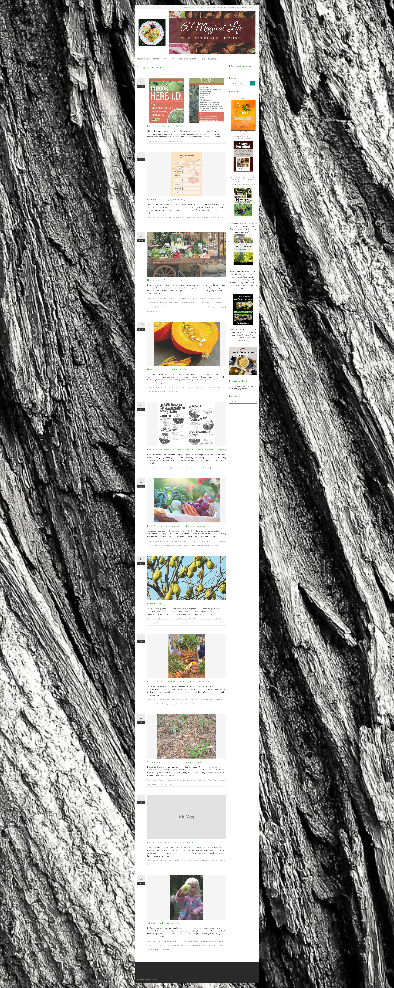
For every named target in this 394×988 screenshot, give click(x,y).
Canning (189, 298)
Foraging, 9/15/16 (156, 603)
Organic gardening (177, 141)
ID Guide (196, 619)
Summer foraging (201, 217)
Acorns (155, 298)
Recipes (185, 545)
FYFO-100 (218, 302)
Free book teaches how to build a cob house (170, 842)
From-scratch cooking (200, 302)
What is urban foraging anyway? (164, 923)
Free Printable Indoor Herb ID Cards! (166, 126)
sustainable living (208, 307)
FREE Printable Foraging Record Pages (167, 199)
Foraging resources (174, 217)
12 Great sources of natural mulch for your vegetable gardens (179, 762)
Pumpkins (150, 391)
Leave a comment (191, 141)
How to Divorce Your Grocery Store (165, 280)
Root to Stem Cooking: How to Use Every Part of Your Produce (179, 681)
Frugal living (163, 141)
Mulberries (175, 945)
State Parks (191, 945)
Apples (160, 298)
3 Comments (151, 865)
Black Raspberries (180, 298)
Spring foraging (190, 217)
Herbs (169, 141)
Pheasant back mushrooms (182, 307)
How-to (159, 307)
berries (172, 298)
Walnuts (219, 945)
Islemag (139, 979)
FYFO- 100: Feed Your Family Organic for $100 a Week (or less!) (232, 7)
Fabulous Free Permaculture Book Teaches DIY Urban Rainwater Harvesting (186, 449)
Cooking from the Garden (200, 298)
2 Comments (216, 545)
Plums (185, 945)
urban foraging (219, 307)
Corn (183, 699)
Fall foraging (157, 217)
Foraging (164, 217)
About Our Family (189, 7)
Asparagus (166, 298)
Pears (171, 307)
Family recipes (174, 541)
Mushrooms (165, 307)
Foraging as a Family (204, 7)
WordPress (153, 979)
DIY (192, 860)
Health (156, 545)
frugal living (216, 780)
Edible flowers (169, 302)
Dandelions (220, 298)
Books (155, 468)
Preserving (194, 307)
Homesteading (151, 307)
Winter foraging (212, 217)
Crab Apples (212, 298)
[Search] (252, 83)
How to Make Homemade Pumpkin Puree (168, 369)
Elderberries (177, 302)
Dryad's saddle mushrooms (155, 302)
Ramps (200, 307)
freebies (155, 141)
